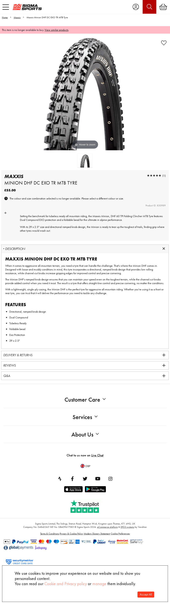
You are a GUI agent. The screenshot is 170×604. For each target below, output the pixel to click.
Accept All (146, 594)
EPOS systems (127, 527)
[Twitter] (85, 479)
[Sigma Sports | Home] (27, 7)
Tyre (151, 216)
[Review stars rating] (154, 175)
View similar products (56, 30)
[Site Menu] (5, 7)
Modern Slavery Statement (97, 533)
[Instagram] (110, 479)
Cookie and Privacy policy (65, 583)
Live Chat (97, 455)
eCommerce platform (107, 527)
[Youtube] (98, 479)
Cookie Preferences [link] (120, 533)
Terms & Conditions (49, 533)
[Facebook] (72, 479)
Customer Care (82, 399)
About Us (82, 434)
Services (82, 417)
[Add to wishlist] (164, 43)
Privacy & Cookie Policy (71, 533)
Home (5, 17)
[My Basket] (163, 7)
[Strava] (60, 479)
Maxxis (17, 17)
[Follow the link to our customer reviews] (87, 505)
